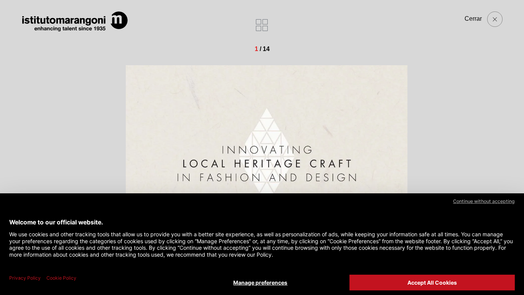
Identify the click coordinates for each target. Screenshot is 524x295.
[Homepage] (75, 21)
